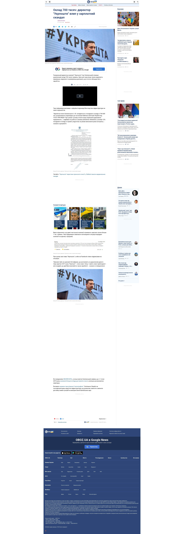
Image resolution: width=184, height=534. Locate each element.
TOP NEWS (120, 101)
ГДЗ (62, 471)
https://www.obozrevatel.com (92, 500)
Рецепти (63, 480)
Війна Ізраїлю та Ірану (92, 5)
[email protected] (61, 523)
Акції (82, 476)
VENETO (100, 5)
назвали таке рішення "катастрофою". (72, 386)
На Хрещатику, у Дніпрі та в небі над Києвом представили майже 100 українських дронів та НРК (127, 156)
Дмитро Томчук (122, 276)
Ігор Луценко (121, 196)
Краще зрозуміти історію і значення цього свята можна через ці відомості (127, 33)
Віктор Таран (121, 215)
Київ (62, 462)
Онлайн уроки (80, 471)
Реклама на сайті (65, 433)
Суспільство (124, 458)
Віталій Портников (122, 206)
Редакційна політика (62, 422)
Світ (71, 458)
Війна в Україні (81, 5)
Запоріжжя (77, 462)
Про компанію (64, 431)
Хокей (79, 467)
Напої (70, 480)
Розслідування (99, 458)
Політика (60, 458)
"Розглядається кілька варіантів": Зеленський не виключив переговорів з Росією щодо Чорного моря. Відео (127, 122)
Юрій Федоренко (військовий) (125, 246)
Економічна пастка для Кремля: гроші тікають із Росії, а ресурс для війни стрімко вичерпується (125, 243)
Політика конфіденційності (115, 431)
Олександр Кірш (122, 268)
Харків (68, 462)
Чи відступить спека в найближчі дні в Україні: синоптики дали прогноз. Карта (124, 42)
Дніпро (85, 462)
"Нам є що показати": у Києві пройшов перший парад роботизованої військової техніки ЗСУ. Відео (127, 150)
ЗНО (94, 471)
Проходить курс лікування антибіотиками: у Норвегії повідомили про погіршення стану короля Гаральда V (124, 59)
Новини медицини (65, 489)
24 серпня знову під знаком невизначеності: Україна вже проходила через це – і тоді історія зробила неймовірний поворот (125, 202)
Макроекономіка (77, 485)
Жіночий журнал (93, 494)
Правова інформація (97, 431)
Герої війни (74, 5)
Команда (79, 431)
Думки (119, 187)
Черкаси (93, 462)
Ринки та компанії (65, 485)
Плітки (69, 494)
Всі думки (121, 280)
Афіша (62, 494)
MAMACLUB (76, 489)
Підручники (69, 471)
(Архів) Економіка (61, 20)
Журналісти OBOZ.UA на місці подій (117, 433)
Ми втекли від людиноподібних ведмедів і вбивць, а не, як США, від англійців (125, 264)
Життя (84, 458)
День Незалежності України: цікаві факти (128, 29)
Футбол (62, 467)
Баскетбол (71, 467)
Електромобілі (73, 476)
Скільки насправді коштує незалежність (126, 273)
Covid (84, 489)
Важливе (120, 9)
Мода (84, 494)
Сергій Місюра (121, 258)
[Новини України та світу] (86, 422)
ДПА (88, 471)
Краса (77, 494)
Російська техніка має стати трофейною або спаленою (125, 255)
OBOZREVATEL (67, 379)
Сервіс (89, 476)
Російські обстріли (108, 5)
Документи (79, 433)
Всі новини (136, 458)
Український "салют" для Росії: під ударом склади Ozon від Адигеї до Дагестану (125, 212)
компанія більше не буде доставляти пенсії (74, 381)
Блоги (109, 458)
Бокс (86, 467)
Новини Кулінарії (79, 480)
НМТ (101, 471)
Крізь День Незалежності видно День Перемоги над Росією (124, 192)
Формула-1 (93, 467)
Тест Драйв (63, 476)
